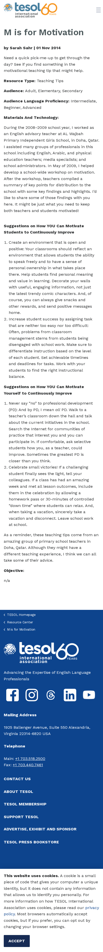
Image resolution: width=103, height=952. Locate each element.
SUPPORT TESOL (21, 816)
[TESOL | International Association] (30, 9)
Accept (16, 941)
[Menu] (98, 10)
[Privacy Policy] (84, 907)
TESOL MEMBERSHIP (25, 804)
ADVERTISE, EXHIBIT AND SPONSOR (40, 829)
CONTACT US (17, 778)
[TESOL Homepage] (41, 652)
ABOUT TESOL (18, 791)
